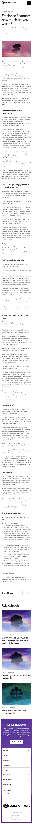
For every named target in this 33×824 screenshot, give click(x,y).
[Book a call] (16, 742)
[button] (29, 3)
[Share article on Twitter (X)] (29, 593)
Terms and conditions (16, 819)
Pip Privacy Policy (15, 815)
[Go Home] (9, 2)
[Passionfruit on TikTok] (8, 794)
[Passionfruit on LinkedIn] (4, 794)
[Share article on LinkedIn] (24, 593)
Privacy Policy (14, 817)
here (15, 507)
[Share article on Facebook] (20, 593)
